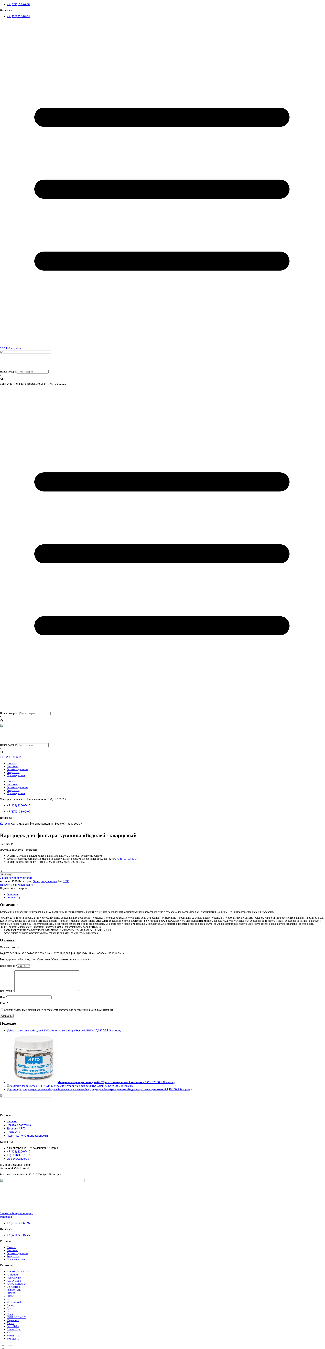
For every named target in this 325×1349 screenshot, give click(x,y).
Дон (9, 1308)
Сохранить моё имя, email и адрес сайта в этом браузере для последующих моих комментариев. (59, 1009)
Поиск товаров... (9, 713)
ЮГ (9, 1332)
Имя (3, 997)
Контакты (12, 766)
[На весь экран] (4, 1345)
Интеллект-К (14, 1302)
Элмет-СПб (13, 1335)
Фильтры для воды (45, 881)
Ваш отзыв (7, 990)
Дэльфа (11, 1305)
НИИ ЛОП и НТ (16, 1317)
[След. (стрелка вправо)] (4, 1348)
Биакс (10, 1295)
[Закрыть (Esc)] (11, 1345)
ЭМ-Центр (13, 1338)
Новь (10, 1314)
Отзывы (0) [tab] (13, 897)
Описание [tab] (12, 894)
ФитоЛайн (13, 1326)
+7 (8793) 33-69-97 (127, 858)
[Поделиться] (8, 1345)
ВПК (10, 1311)
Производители (16, 775)
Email (4, 1003)
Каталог (11, 763)
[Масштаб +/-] (1, 1345)
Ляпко (10, 1323)
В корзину (6, 874)
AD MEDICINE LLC (19, 1271)
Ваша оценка (8, 965)
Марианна (13, 1320)
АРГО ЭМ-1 (14, 1280)
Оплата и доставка (17, 769)
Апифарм (12, 1274)
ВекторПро (13, 1286)
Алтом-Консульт (16, 1283)
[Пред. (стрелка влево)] (1, 1348)
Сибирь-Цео (14, 1329)
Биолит (11, 1292)
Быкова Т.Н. (14, 1289)
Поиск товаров (8, 371)
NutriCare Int (14, 1277)
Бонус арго (13, 772)
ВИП (10, 1299)
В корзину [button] (115, 1030)
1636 (66, 881)
